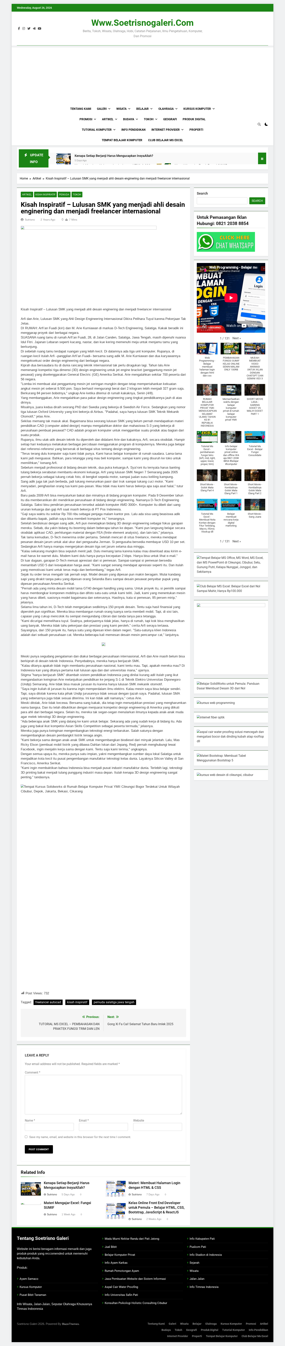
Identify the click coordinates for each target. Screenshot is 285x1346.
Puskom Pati (198, 1247)
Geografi (170, 119)
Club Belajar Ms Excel (165, 140)
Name (30, 1120)
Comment (32, 1072)
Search (202, 193)
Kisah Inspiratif (45, 194)
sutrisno (30, 219)
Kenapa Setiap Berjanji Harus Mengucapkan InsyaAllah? (114, 156)
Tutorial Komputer (97, 129)
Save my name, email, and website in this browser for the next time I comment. (80, 1137)
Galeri (102, 109)
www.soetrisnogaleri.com (142, 23)
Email (84, 1120)
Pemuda (64, 194)
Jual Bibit (111, 1247)
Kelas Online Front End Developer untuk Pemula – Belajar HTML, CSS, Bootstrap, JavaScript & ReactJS (157, 1207)
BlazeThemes (70, 1323)
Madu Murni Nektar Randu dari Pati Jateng (132, 1238)
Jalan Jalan (197, 1279)
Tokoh (149, 119)
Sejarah (194, 1262)
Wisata (121, 109)
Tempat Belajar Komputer (122, 140)
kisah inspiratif (77, 1002)
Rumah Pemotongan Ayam (122, 1271)
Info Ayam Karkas (116, 1262)
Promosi (85, 119)
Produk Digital (194, 119)
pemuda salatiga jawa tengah (114, 1002)
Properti (196, 129)
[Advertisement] (142, 74)
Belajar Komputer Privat (120, 1255)
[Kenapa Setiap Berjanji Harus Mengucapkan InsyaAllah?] (63, 161)
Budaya (128, 119)
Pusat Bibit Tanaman (33, 1295)
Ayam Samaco (29, 1279)
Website (138, 1120)
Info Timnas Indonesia (204, 1287)
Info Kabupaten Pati (202, 1238)
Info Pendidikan (133, 129)
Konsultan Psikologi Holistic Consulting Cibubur (136, 1303)
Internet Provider (165, 129)
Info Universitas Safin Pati (121, 1295)
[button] (237, 338)
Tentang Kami (80, 109)
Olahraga (166, 109)
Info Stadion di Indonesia (206, 1255)
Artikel (107, 119)
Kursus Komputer (197, 109)
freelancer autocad (48, 1002)
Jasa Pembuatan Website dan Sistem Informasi (135, 1279)
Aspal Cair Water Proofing (121, 1287)
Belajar (142, 109)
